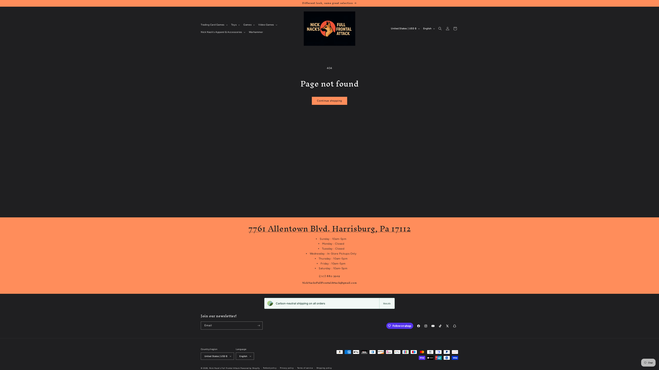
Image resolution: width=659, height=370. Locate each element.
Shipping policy (324, 368)
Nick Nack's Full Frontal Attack (224, 368)
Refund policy (269, 368)
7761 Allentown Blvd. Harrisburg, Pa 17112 (329, 228)
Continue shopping (329, 100)
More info (387, 303)
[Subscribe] (258, 326)
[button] (214, 24)
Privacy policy (287, 368)
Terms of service (305, 368)
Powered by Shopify (250, 368)
